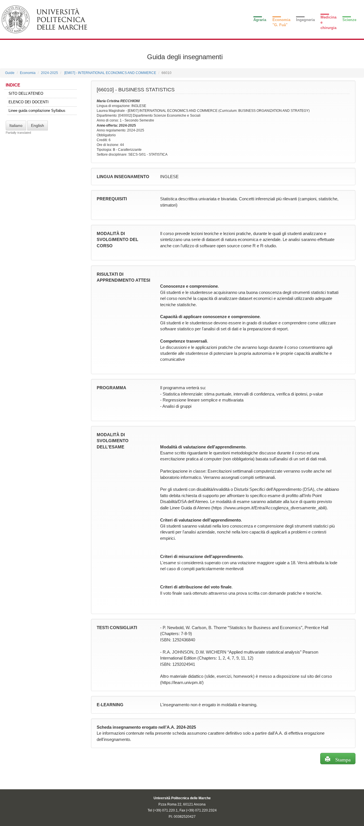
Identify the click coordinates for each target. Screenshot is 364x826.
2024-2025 (49, 73)
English (37, 125)
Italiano (15, 125)
